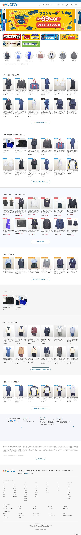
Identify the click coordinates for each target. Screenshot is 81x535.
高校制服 (19, 506)
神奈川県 (15, 496)
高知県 (58, 490)
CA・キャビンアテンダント (8, 508)
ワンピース (50, 513)
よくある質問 (27, 470)
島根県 (47, 486)
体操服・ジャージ (21, 515)
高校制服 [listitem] (6, 63)
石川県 (25, 488)
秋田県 (4, 492)
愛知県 (25, 500)
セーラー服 (20, 513)
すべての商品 (5, 506)
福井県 (25, 490)
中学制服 (34, 506)
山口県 (47, 492)
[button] (6, 21)
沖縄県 (69, 498)
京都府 (36, 488)
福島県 (4, 496)
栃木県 (14, 486)
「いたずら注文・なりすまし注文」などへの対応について (29, 472)
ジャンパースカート (36, 513)
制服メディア (70, 470)
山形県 (4, 494)
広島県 (47, 490)
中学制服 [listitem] (12, 63)
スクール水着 (5, 517)
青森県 (4, 486)
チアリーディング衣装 (67, 515)
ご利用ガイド (20, 470)
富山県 (25, 486)
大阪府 (36, 490)
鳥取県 (47, 483)
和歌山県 (36, 496)
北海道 (4, 483)
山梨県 (25, 492)
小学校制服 (50, 506)
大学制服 (34, 508)
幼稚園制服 (65, 506)
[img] (13, 420)
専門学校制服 (50, 508)
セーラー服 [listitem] (19, 63)
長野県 (25, 494)
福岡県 (69, 483)
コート (4, 515)
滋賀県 (36, 486)
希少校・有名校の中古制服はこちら (40, 369)
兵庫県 (36, 492)
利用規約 (52, 470)
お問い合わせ (64, 470)
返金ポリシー (58, 470)
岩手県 (4, 488)
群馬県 (14, 488)
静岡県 (25, 498)
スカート (65, 513)
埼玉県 (14, 490)
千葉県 (14, 492)
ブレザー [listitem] (25, 63)
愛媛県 (58, 488)
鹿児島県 (69, 496)
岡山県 (47, 488)
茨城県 (14, 483)
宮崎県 (69, 494)
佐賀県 (69, 486)
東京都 (14, 494)
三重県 (36, 483)
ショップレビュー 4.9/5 (25, 473)
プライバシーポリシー (45, 470)
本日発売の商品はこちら (40, 122)
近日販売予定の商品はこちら (40, 279)
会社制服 (19, 508)
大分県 (69, 492)
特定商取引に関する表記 (35, 470)
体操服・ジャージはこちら (40, 408)
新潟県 (25, 483)
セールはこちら (40, 241)
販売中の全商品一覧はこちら (40, 181)
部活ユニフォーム (51, 515)
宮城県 (4, 490)
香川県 (58, 486)
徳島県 (58, 483)
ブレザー (4, 513)
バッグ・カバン (36, 515)
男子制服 (19, 517)
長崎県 (69, 488)
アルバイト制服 (66, 508)
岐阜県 (25, 496)
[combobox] (49, 4)
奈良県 (36, 494)
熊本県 (69, 490)
